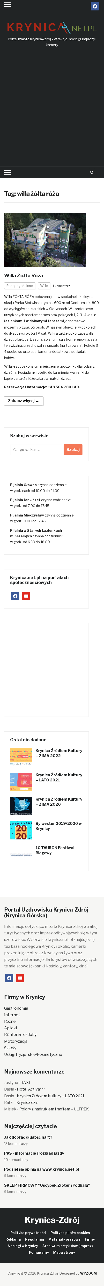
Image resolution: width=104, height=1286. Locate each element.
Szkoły (10, 1048)
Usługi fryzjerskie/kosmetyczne (33, 1054)
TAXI (25, 1082)
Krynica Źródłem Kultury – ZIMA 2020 (59, 802)
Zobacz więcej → (23, 400)
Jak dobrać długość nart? (28, 1137)
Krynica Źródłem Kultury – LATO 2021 (59, 777)
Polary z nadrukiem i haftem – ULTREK (54, 1109)
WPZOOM (88, 1273)
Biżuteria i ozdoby (20, 1034)
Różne (10, 1021)
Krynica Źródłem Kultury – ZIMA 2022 (59, 753)
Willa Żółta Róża (23, 276)
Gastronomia (16, 1008)
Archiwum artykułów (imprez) (67, 1246)
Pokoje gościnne (19, 286)
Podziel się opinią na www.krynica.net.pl (41, 1169)
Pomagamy (39, 1252)
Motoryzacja (15, 1041)
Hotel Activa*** (31, 1089)
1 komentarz (61, 286)
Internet (12, 1015)
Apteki (10, 1028)
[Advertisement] (52, 107)
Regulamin (34, 1239)
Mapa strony (64, 1252)
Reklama (13, 1239)
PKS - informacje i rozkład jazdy (34, 1153)
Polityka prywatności (28, 1233)
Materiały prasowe (64, 1239)
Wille (44, 286)
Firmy (90, 1239)
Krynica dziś (27, 1102)
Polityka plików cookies (70, 1233)
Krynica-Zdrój (52, 1220)
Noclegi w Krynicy (23, 1246)
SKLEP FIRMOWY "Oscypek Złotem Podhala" (47, 1185)
